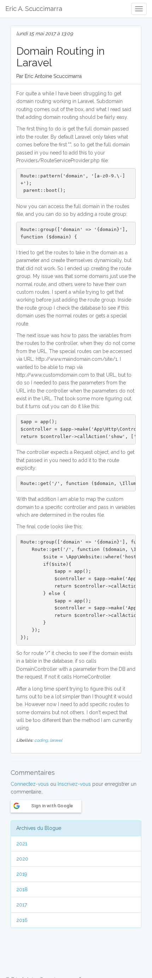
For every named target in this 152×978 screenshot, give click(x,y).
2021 (21, 843)
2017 (21, 904)
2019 (21, 874)
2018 (22, 889)
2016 (22, 920)
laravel (56, 740)
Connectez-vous (30, 784)
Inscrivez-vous (74, 784)
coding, (42, 740)
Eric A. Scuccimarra (33, 8)
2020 (22, 859)
